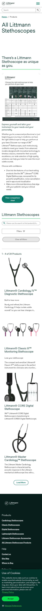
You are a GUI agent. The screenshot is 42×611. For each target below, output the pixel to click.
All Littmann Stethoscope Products (16, 543)
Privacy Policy (8, 592)
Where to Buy (7, 563)
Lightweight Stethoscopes (13, 534)
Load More (21, 482)
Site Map (5, 559)
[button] (12, 605)
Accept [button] (11, 599)
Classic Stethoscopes (11, 525)
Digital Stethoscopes (10, 529)
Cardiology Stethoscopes (12, 520)
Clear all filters (21, 239)
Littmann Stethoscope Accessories (16, 538)
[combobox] (21, 10)
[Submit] (38, 10)
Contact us (6, 554)
